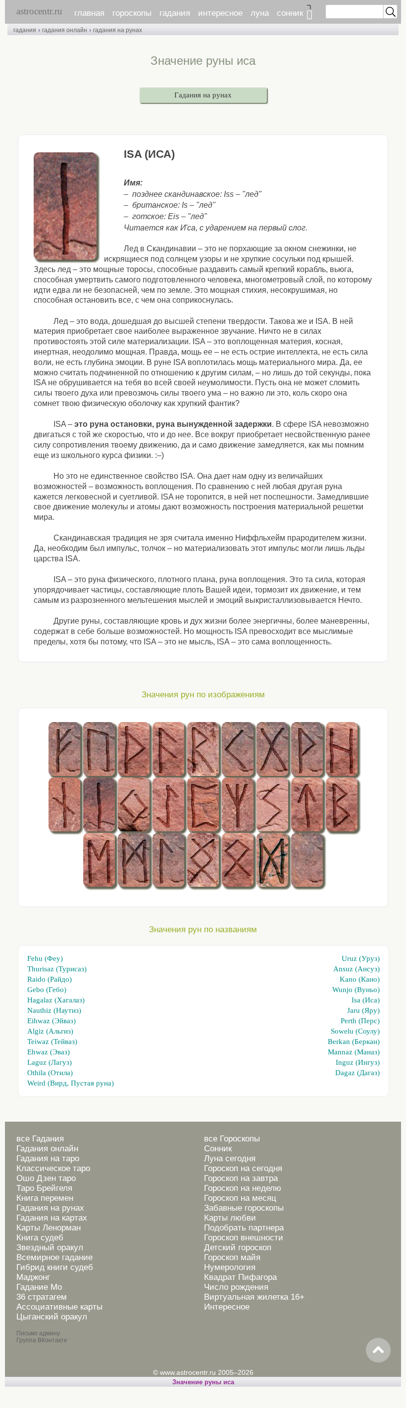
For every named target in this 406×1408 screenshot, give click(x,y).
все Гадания (40, 1138)
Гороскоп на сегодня (243, 1168)
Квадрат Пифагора (240, 1277)
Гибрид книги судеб (54, 1267)
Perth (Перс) (360, 1021)
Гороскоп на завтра (241, 1178)
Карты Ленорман (48, 1227)
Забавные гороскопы (244, 1208)
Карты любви (230, 1218)
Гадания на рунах (203, 95)
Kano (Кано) (360, 979)
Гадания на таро (47, 1158)
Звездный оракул (49, 1247)
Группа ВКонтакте (41, 1340)
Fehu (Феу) (45, 958)
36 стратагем (41, 1297)
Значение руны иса (203, 1382)
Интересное (227, 1307)
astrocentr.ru (39, 11)
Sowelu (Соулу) (355, 1031)
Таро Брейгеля (44, 1188)
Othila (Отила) (50, 1073)
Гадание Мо (39, 1287)
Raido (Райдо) (49, 979)
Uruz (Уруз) (361, 958)
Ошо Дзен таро (46, 1178)
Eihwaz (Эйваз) (51, 1021)
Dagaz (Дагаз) (357, 1073)
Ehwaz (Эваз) (48, 1052)
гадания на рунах (117, 30)
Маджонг (33, 1277)
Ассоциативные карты (59, 1307)
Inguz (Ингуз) (358, 1062)
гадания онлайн (64, 30)
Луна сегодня (229, 1158)
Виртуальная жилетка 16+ (254, 1297)
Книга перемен (44, 1198)
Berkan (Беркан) (354, 1041)
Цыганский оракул (51, 1316)
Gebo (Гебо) (46, 990)
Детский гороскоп (237, 1247)
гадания (174, 13)
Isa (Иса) (366, 1000)
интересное (220, 13)
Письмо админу (38, 1333)
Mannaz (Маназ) (354, 1052)
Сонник (218, 1148)
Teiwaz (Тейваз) (52, 1041)
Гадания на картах (51, 1218)
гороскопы (132, 13)
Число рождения (236, 1287)
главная (89, 13)
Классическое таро (53, 1168)
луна (260, 13)
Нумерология (229, 1267)
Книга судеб (39, 1237)
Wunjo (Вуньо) (356, 990)
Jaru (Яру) (363, 1010)
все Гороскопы (232, 1138)
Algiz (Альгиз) (50, 1031)
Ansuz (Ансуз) (356, 969)
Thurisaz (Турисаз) (57, 969)
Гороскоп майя (232, 1257)
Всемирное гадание (54, 1257)
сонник (290, 13)
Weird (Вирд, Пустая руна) (70, 1083)
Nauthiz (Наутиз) (54, 1010)
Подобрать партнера (244, 1227)
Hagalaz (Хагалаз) (56, 1000)
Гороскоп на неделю (242, 1188)
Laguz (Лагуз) (49, 1062)
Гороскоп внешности (243, 1237)
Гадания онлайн (47, 1148)
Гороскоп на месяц (240, 1198)
